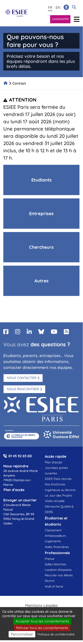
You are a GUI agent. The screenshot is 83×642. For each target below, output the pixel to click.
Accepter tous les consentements (42, 621)
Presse (49, 559)
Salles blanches (55, 564)
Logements (53, 541)
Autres (41, 280)
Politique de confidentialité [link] (56, 634)
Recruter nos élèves (59, 575)
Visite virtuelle (54, 501)
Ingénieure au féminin (60, 490)
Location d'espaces (58, 570)
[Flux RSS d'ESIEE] (66, 331)
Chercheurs (41, 247)
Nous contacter (21, 378)
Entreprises (41, 213)
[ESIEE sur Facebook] (5, 331)
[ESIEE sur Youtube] (54, 331)
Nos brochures (55, 484)
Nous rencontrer (23, 389)
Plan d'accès (53, 462)
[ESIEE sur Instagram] (17, 331)
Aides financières (57, 547)
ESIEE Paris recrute (58, 479)
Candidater (60, 19)
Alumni (50, 581)
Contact (19, 83)
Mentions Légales (41, 605)
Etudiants (41, 180)
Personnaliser (22, 634)
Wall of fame (54, 586)
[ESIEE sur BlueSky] (41, 331)
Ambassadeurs (55, 536)
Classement (53, 530)
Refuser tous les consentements (42, 628)
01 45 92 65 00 (20, 456)
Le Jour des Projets (58, 495)
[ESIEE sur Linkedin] (29, 331)
